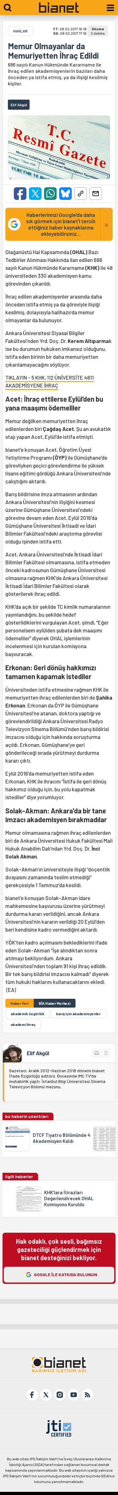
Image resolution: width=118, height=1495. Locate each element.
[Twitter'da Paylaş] (35, 193)
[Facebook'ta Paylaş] (20, 193)
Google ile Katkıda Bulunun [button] (65, 1274)
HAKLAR (20, 31)
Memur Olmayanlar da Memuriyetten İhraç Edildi (53, 50)
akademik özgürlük (27, 1013)
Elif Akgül (38, 1053)
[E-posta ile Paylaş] (95, 193)
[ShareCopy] (80, 193)
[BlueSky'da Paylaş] (65, 193)
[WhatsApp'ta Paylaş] (50, 193)
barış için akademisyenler (78, 1013)
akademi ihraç (23, 1024)
